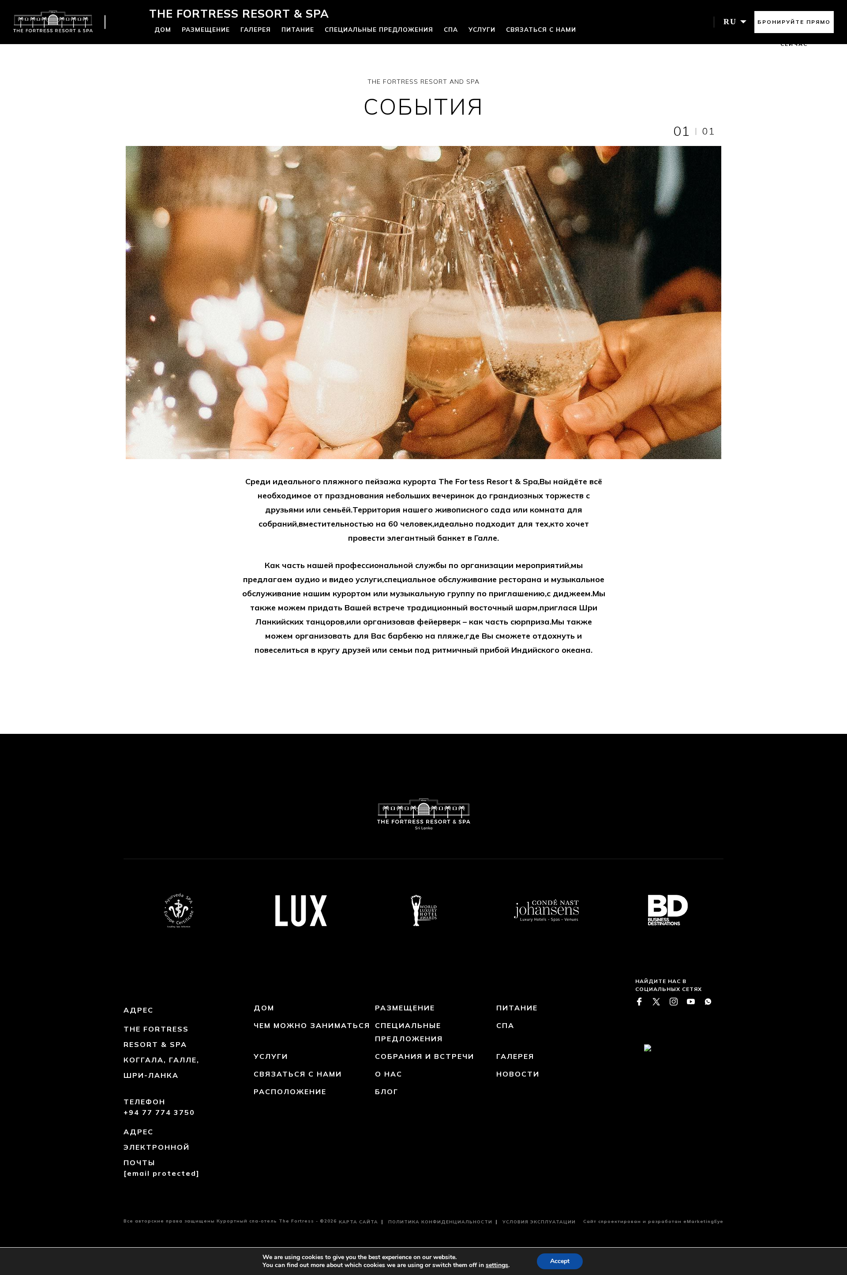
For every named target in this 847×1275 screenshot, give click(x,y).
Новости (518, 1073)
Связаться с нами (541, 29)
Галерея (255, 29)
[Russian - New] (53, 22)
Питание (297, 29)
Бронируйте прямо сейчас (794, 26)
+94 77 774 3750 (159, 1112)
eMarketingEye (703, 1221)
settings (497, 1265)
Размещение (206, 29)
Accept (560, 1261)
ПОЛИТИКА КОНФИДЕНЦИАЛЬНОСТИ (440, 1222)
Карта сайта (358, 1222)
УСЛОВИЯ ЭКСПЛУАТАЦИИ (539, 1222)
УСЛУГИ (481, 29)
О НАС (388, 1073)
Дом (162, 29)
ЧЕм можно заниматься (312, 1025)
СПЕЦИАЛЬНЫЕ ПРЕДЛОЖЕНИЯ (379, 29)
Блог (386, 1091)
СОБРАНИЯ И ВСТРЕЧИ (424, 1056)
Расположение (290, 1091)
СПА (451, 29)
